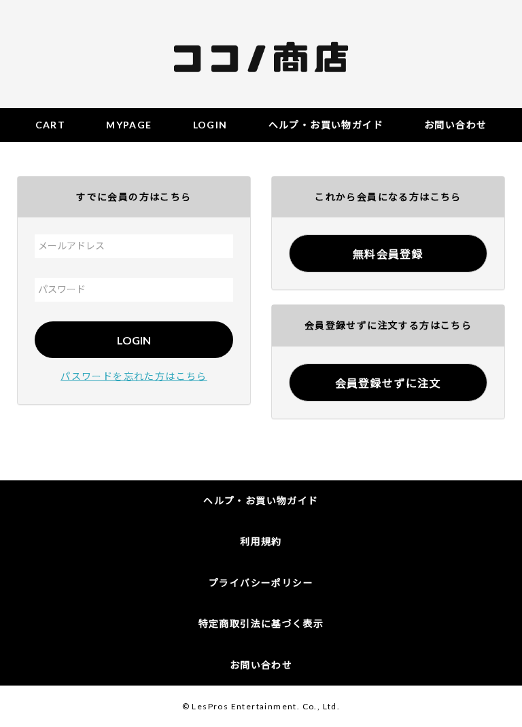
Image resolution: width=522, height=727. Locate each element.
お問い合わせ (261, 665)
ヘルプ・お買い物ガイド (260, 500)
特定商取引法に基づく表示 (261, 623)
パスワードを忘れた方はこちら (133, 376)
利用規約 (261, 541)
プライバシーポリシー (261, 582)
